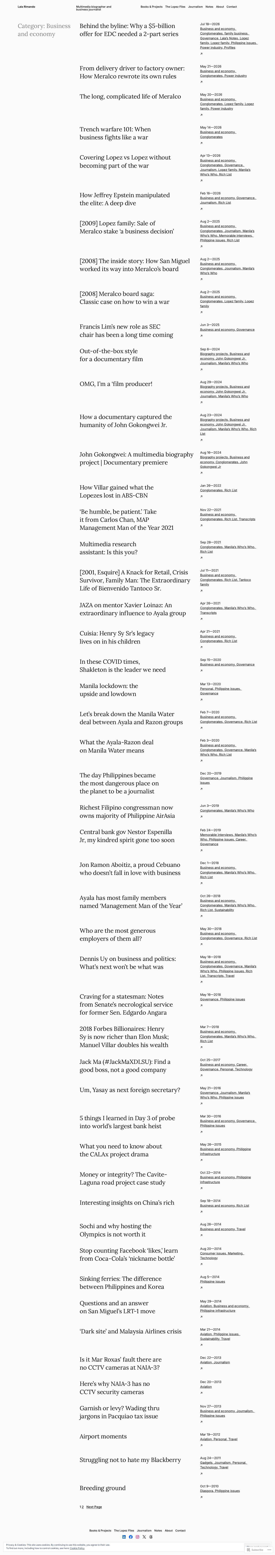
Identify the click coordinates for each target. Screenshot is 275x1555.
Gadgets (206, 1463)
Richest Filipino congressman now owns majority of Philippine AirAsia (127, 811)
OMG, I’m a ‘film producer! (116, 384)
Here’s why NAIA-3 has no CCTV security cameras (115, 1388)
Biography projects (214, 354)
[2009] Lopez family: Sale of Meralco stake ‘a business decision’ (127, 227)
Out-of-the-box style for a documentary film (111, 355)
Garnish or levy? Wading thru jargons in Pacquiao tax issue (119, 1412)
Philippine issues (243, 43)
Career (240, 839)
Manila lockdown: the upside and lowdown (109, 690)
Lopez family (220, 43)
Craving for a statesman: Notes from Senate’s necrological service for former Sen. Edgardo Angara (126, 1004)
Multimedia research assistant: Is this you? (108, 548)
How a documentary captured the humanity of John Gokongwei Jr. (126, 421)
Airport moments (103, 1436)
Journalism (208, 170)
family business (236, 33)
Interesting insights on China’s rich (127, 1202)
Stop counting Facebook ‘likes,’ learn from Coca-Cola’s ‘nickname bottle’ (129, 1254)
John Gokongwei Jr (230, 358)
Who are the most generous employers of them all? (118, 934)
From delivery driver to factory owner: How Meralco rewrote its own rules (132, 72)
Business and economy (217, 29)
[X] (144, 1537)
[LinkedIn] (124, 1537)
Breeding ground (103, 1488)
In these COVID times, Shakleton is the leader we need (123, 665)
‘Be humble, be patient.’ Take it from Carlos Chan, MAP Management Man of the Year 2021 (127, 519)
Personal (206, 689)
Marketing (235, 1253)
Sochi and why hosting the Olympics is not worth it (116, 1230)
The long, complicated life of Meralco (130, 96)
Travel (229, 976)
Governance (209, 38)
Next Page (94, 1507)
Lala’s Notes (229, 38)
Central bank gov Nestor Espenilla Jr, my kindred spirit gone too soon (127, 836)
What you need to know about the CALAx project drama (121, 1150)
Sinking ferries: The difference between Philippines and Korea (122, 1282)
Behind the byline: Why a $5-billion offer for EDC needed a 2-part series (129, 30)
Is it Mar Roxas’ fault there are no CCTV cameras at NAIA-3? (120, 1363)
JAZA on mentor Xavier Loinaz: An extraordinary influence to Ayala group (133, 609)
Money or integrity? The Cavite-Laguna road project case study (123, 1178)
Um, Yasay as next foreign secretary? (130, 1090)
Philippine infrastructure (217, 1310)
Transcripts (247, 519)
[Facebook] (131, 1537)
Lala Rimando (26, 6)
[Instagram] (137, 1537)
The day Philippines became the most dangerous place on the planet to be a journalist (119, 783)
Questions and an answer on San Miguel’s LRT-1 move (117, 1307)
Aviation (206, 1306)
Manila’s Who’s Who (233, 363)
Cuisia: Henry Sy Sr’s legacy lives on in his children (117, 637)
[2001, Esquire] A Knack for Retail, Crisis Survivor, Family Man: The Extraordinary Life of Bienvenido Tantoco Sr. (135, 580)
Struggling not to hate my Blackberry (130, 1460)
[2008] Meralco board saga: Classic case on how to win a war (124, 298)
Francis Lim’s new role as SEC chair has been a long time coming (126, 330)
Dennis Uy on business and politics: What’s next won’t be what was (128, 963)
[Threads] (151, 1537)
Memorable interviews (235, 235)
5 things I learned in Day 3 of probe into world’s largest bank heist (127, 1122)
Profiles (229, 47)
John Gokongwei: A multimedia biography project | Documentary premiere (136, 458)
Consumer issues (213, 1253)
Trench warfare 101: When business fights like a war (115, 133)
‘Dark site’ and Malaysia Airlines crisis (130, 1331)
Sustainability (224, 910)
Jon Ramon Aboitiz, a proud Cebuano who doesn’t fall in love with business (130, 869)
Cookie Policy (77, 1548)
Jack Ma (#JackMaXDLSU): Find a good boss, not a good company (125, 1066)
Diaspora (206, 1491)
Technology (243, 1069)
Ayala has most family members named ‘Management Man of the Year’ (131, 902)
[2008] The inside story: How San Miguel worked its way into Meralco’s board (135, 265)
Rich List (225, 174)
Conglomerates (211, 33)
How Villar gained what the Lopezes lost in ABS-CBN (117, 491)
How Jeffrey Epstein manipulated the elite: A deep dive (125, 199)
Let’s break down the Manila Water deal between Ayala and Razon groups (131, 718)
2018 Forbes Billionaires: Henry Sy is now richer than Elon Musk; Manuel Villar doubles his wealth (124, 1037)
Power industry (211, 47)
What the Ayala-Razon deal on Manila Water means (117, 746)
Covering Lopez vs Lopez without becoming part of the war (125, 161)
